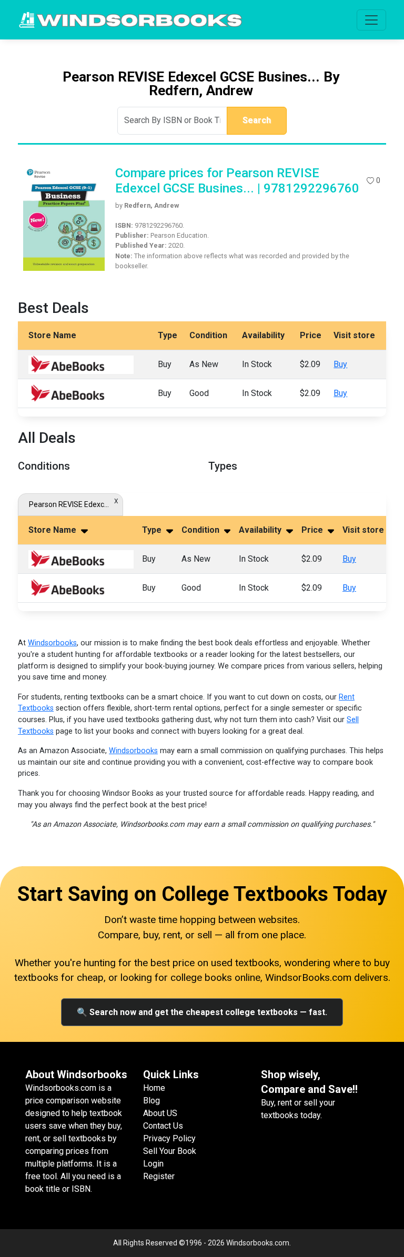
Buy (340, 364)
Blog (151, 1101)
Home (154, 1088)
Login (153, 1164)
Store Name (53, 530)
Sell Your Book (169, 1151)
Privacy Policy (169, 1138)
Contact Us (163, 1126)
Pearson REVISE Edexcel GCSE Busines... (70, 504)
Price (313, 530)
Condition (201, 530)
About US (160, 1113)
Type (153, 530)
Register (159, 1176)
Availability (261, 530)
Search (257, 120)
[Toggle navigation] (371, 20)
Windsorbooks (52, 642)
